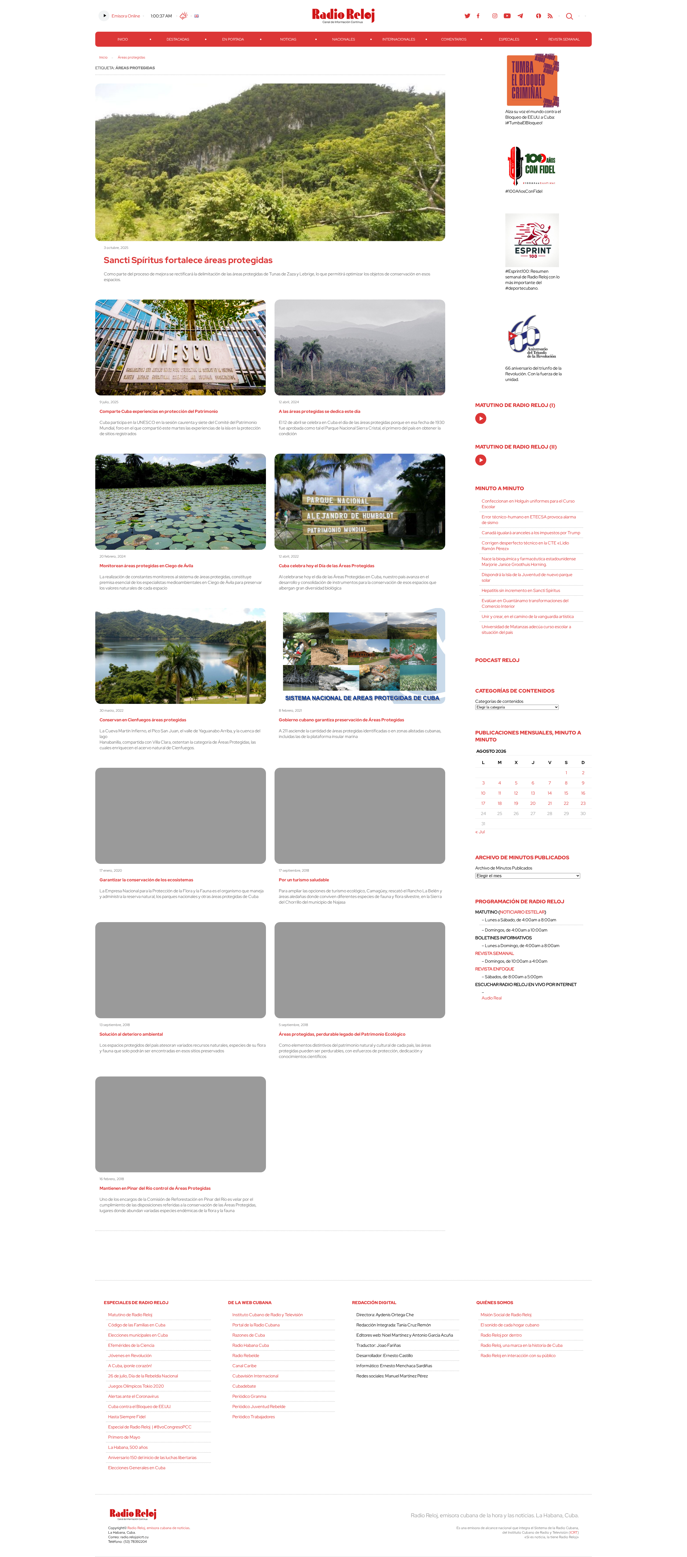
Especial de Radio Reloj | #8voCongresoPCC (150, 1427)
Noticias (288, 39)
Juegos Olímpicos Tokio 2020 (136, 1386)
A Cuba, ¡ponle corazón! (130, 1366)
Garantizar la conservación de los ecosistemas (146, 880)
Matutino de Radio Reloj (130, 1315)
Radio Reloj (343, 15)
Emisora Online (126, 16)
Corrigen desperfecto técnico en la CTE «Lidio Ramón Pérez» (525, 545)
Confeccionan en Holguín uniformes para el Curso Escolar (528, 504)
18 (500, 803)
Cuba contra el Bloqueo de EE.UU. (139, 1406)
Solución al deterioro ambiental (131, 1034)
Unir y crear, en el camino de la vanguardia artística (528, 616)
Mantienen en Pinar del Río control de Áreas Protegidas (155, 1188)
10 (483, 793)
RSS (550, 15)
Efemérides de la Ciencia (131, 1345)
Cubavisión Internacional (255, 1376)
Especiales (509, 39)
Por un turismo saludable (304, 880)
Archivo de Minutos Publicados (503, 868)
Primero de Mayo (124, 1437)
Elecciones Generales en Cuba (136, 1468)
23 (583, 803)
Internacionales (398, 39)
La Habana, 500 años (128, 1447)
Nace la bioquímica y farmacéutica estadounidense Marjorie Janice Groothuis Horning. (529, 561)
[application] (480, 418)
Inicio (123, 39)
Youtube (507, 15)
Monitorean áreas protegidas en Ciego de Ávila (146, 566)
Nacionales (343, 39)
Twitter (467, 15)
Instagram (494, 15)
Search (569, 16)
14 (550, 793)
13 (533, 793)
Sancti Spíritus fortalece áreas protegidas (188, 260)
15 (566, 793)
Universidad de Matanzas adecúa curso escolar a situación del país (526, 629)
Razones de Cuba (248, 1335)
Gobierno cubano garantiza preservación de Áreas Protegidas (341, 720)
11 (499, 793)
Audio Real (492, 998)
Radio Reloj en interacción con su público (518, 1355)
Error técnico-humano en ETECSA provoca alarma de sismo (529, 519)
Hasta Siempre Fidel (126, 1417)
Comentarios (453, 39)
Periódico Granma (249, 1396)
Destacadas (178, 39)
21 (550, 803)
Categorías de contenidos (499, 701)
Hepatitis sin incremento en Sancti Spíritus (521, 590)
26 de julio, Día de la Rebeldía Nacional (143, 1376)
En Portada (233, 39)
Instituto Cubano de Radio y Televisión (267, 1315)
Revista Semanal (564, 39)
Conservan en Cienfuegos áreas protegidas (143, 720)
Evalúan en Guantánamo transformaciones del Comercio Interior (525, 603)
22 (566, 803)
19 (516, 803)
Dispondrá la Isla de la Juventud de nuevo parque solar (527, 577)
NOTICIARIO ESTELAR (522, 912)
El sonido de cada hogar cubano (510, 1325)
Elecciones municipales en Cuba (138, 1335)
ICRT (574, 1532)
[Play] (481, 418)
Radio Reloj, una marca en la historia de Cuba (521, 1345)
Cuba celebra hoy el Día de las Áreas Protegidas (326, 566)
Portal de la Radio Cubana (256, 1325)
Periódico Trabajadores (253, 1417)
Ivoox (538, 15)
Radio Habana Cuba (250, 1345)
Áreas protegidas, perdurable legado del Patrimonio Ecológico (342, 1034)
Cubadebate (244, 1386)
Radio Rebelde (245, 1355)
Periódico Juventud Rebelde (259, 1406)
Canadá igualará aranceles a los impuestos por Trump (531, 533)
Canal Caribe (244, 1366)
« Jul (480, 832)
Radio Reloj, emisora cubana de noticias (158, 1528)
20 (533, 803)
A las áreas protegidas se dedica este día (319, 411)
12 (516, 793)
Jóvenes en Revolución (130, 1355)
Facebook (478, 15)
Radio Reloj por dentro (501, 1335)
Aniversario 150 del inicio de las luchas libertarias (152, 1457)
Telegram (520, 15)
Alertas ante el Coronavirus (133, 1396)
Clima (184, 16)
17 (483, 803)
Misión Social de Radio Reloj (506, 1315)
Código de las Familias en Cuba (136, 1325)
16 (583, 793)
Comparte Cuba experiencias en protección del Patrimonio (159, 411)
